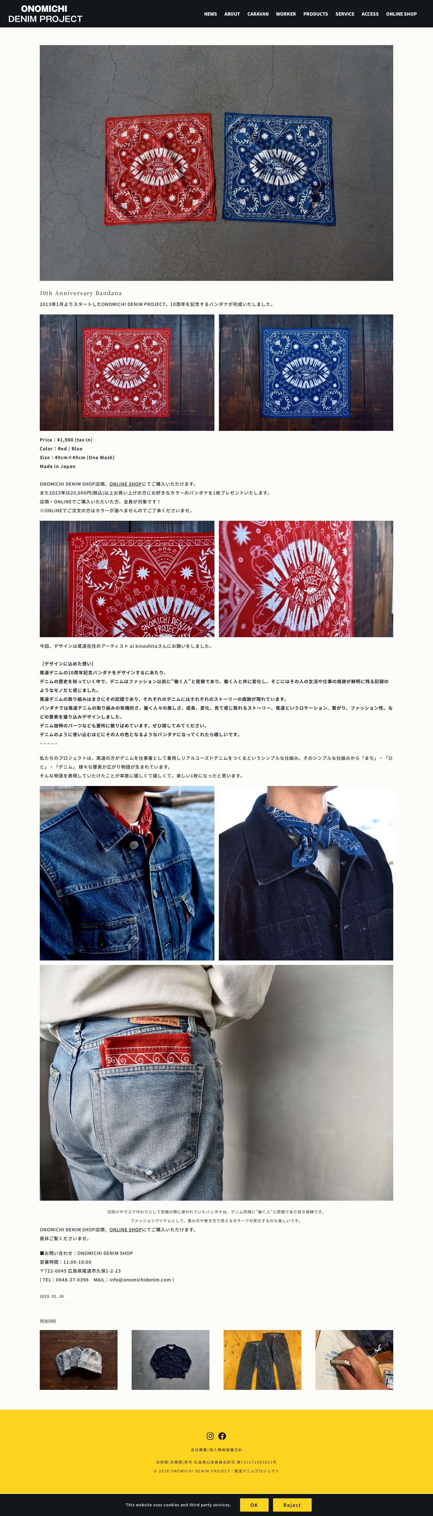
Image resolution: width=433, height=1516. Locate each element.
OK (254, 1504)
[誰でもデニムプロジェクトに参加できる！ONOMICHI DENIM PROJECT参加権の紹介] (354, 1333)
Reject (292, 1504)
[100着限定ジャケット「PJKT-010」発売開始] (170, 1333)
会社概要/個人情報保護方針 (216, 1449)
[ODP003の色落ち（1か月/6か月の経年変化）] (262, 1333)
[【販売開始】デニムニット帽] (79, 1333)
